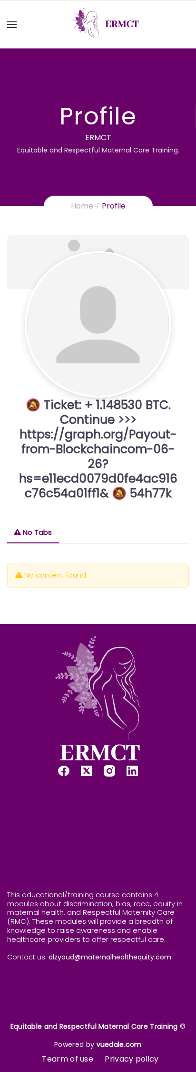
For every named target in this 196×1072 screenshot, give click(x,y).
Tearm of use (67, 1058)
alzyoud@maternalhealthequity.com (110, 957)
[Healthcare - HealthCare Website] (105, 24)
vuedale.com (119, 1044)
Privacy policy (131, 1058)
